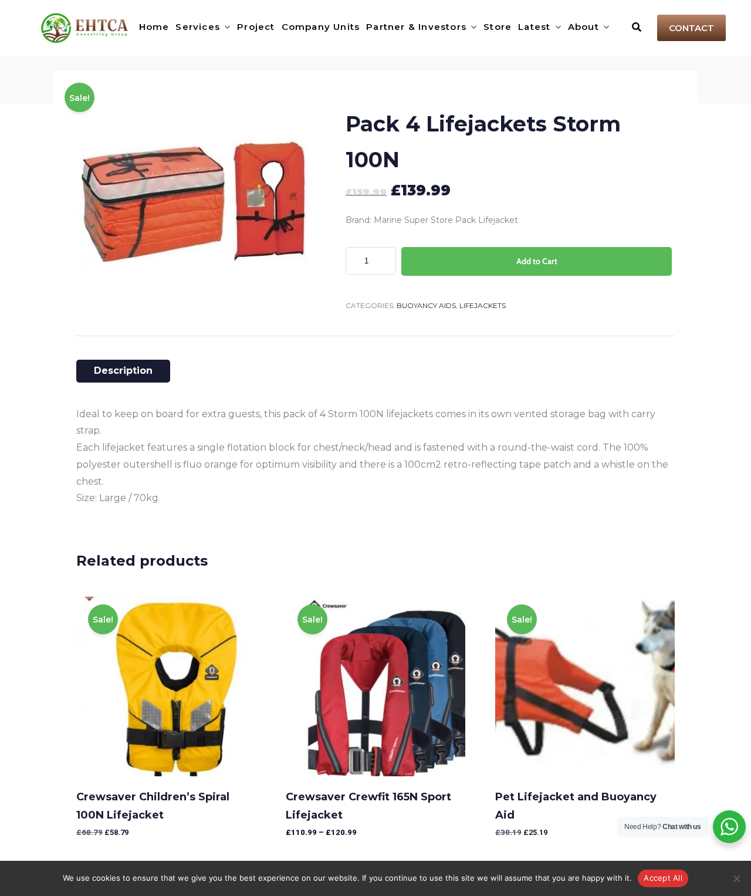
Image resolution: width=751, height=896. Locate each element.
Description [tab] (123, 370)
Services (197, 26)
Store (497, 26)
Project (256, 26)
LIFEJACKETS (482, 305)
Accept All (663, 878)
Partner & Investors (416, 26)
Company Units (321, 26)
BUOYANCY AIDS (426, 305)
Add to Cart (536, 261)
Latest (534, 26)
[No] (736, 878)
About (583, 26)
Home (154, 26)
